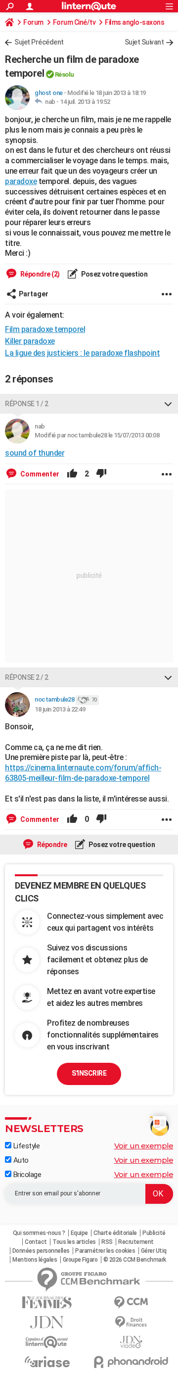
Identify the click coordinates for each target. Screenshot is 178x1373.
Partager (33, 294)
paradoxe (21, 181)
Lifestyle (25, 1145)
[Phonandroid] (131, 1362)
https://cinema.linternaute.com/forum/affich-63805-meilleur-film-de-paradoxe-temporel (83, 773)
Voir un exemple (144, 1145)
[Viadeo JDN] (131, 1342)
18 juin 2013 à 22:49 (60, 709)
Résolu (64, 74)
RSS (107, 1241)
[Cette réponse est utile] (72, 474)
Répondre (51, 845)
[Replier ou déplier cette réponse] (168, 404)
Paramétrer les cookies (105, 1250)
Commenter (39, 474)
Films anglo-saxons (134, 22)
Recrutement (136, 1241)
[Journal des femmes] (47, 1302)
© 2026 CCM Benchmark (134, 1259)
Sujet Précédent (39, 42)
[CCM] (131, 1302)
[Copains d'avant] (47, 1342)
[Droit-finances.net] (131, 1322)
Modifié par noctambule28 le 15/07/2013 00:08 (97, 435)
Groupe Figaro (80, 1259)
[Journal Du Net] (47, 1322)
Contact (36, 1241)
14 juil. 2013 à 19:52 (85, 101)
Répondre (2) (39, 274)
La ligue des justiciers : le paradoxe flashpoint (82, 353)
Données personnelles (41, 1250)
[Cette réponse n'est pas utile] (101, 474)
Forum (33, 22)
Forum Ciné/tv (74, 22)
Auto (20, 1160)
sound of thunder (34, 453)
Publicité (154, 1233)
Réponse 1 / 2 (26, 404)
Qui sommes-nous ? (39, 1233)
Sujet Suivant (144, 42)
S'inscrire (89, 1073)
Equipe (79, 1233)
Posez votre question (114, 274)
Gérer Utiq (154, 1250)
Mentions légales (34, 1259)
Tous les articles (74, 1241)
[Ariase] (47, 1361)
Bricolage (26, 1174)
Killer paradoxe (30, 341)
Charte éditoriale (115, 1233)
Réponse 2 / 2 (26, 677)
